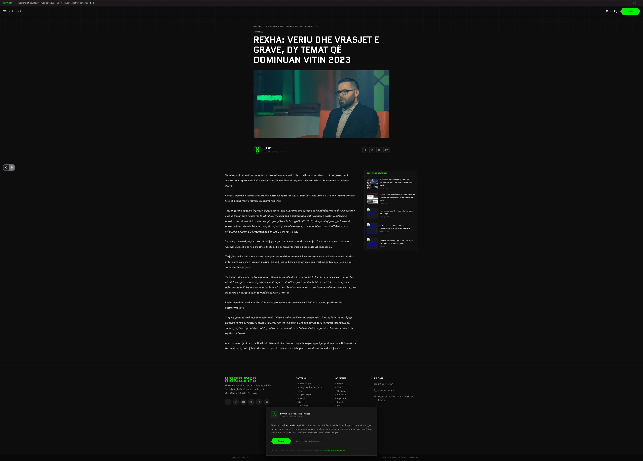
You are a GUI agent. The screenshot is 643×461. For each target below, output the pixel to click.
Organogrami (303, 395)
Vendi (339, 388)
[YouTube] (243, 402)
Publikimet (302, 406)
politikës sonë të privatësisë (334, 450)
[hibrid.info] (240, 379)
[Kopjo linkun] (386, 150)
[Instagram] (236, 402)
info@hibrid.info (386, 385)
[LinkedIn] (379, 150)
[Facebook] (365, 150)
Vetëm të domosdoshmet (308, 441)
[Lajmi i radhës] (638, 3)
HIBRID (267, 148)
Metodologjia (303, 384)
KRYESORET (257, 26)
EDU (338, 406)
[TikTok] (259, 402)
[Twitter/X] (372, 150)
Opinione (340, 391)
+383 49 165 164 (386, 391)
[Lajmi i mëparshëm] (633, 3)
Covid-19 (340, 395)
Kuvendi (300, 399)
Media (339, 384)
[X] (251, 402)
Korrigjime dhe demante (309, 388)
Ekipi (299, 391)
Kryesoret (341, 399)
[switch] (9, 167)
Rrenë (339, 402)
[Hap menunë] (5, 11)
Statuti (300, 402)
